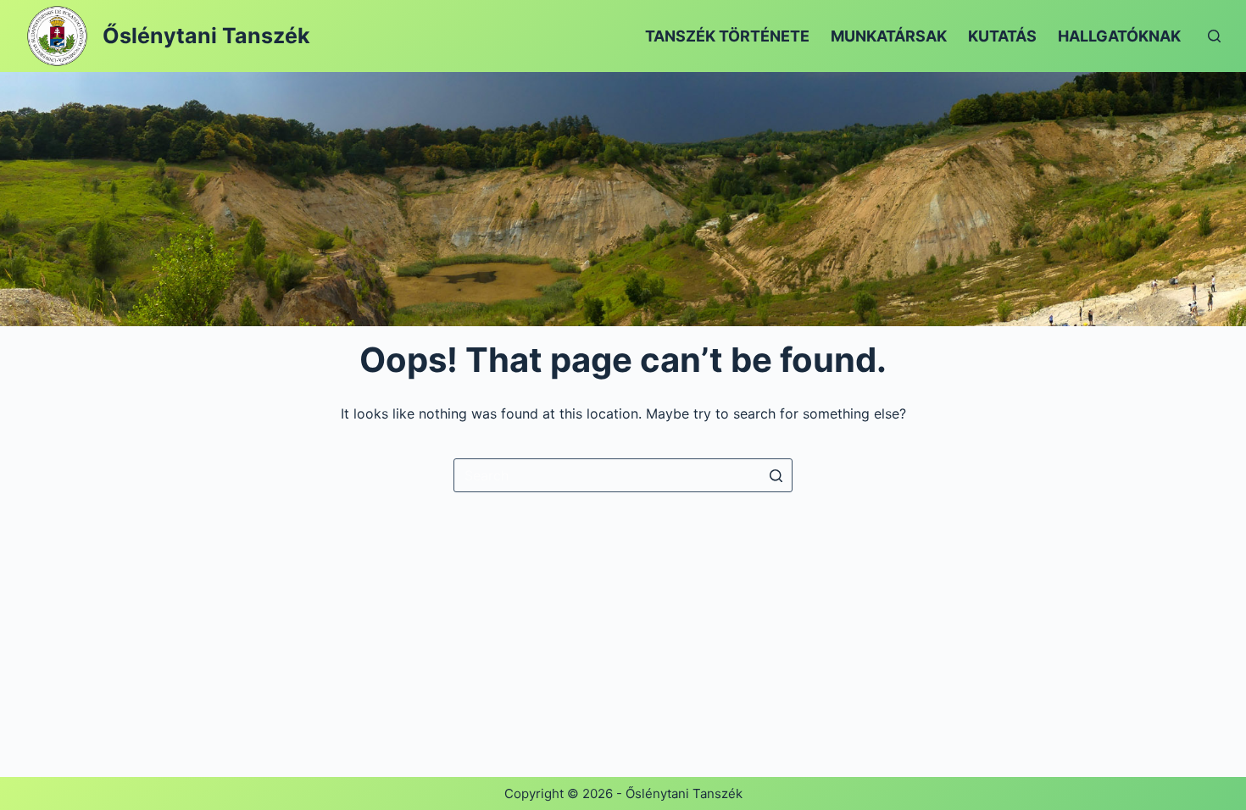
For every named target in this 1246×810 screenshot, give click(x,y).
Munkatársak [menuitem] (889, 36)
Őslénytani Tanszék (206, 35)
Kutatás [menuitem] (1002, 36)
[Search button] (776, 475)
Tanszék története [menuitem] (727, 36)
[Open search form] (1214, 36)
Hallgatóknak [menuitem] (1119, 36)
